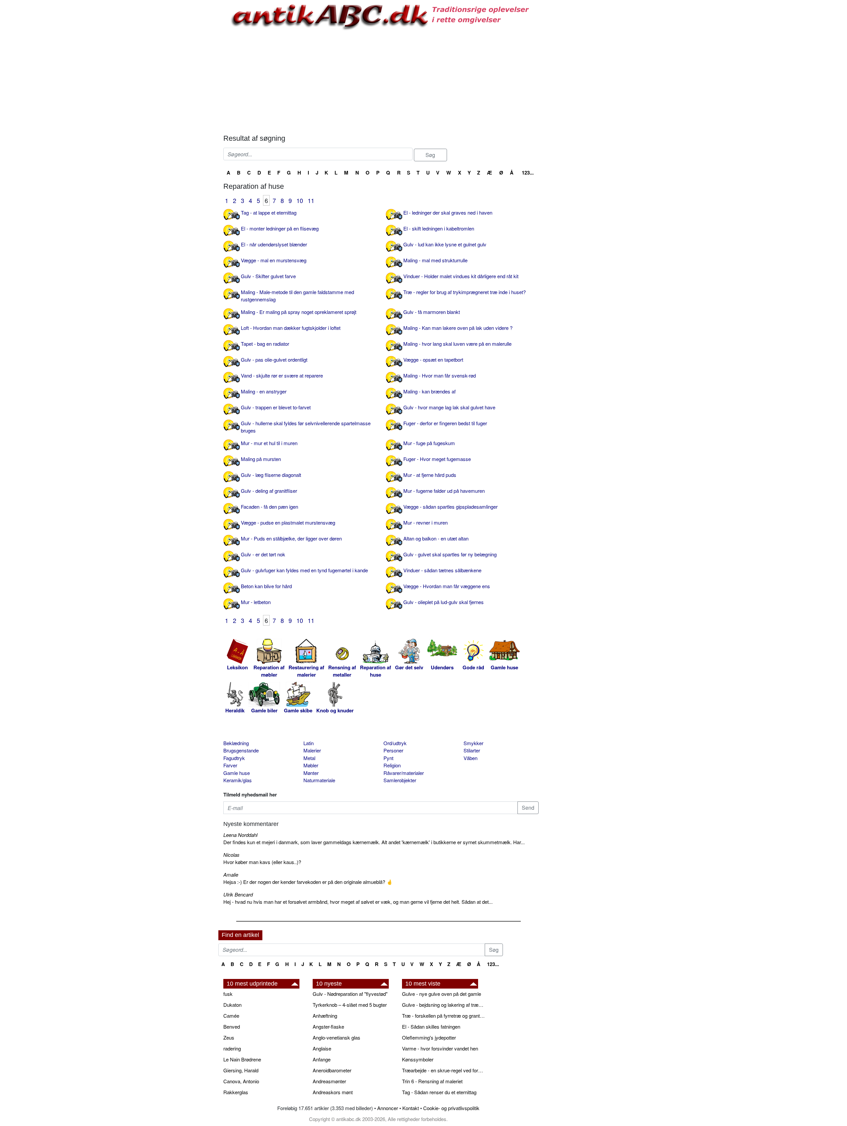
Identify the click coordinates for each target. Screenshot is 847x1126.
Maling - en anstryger (264, 391)
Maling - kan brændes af (429, 391)
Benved (231, 1026)
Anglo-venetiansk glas (336, 1037)
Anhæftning (325, 1015)
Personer (393, 750)
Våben (470, 757)
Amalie (230, 874)
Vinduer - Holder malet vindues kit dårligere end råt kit (460, 276)
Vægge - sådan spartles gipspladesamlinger (450, 506)
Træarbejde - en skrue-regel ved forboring (443, 1070)
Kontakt (410, 1107)
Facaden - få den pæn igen (269, 506)
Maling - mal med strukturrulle (435, 260)
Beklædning (236, 743)
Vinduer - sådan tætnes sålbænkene (442, 570)
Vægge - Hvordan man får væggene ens (446, 586)
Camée (231, 1015)
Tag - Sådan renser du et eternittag (439, 1092)
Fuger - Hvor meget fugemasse (437, 458)
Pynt (388, 757)
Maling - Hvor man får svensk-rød (439, 375)
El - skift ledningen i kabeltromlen (438, 228)
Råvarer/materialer (403, 772)
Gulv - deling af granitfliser (269, 490)
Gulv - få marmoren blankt (431, 311)
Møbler (310, 765)
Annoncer (387, 1107)
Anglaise (322, 1048)
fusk (228, 993)
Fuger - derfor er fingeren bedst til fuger (445, 423)
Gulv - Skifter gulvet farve (268, 276)
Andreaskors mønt (333, 1092)
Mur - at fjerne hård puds (429, 474)
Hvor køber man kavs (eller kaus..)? (262, 861)
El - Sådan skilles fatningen (431, 1026)
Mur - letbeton (256, 601)
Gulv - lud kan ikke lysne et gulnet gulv (444, 244)
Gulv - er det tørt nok (263, 554)
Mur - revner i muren (425, 522)
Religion (392, 765)
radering (232, 1048)
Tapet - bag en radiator (265, 343)
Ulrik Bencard (238, 894)
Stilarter (472, 750)
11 (311, 200)
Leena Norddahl (240, 834)
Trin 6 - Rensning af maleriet (432, 1081)
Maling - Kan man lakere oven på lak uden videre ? (458, 327)
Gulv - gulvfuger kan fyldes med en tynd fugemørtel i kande (304, 570)
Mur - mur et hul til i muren (269, 442)
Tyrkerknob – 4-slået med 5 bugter (350, 1004)
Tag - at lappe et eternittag (268, 212)
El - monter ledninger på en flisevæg (280, 228)
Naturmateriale (319, 780)
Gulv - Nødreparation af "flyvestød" (350, 993)
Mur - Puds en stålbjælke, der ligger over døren (291, 538)
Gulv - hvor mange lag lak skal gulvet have (449, 407)
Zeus (228, 1037)
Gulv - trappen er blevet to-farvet (276, 407)
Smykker (473, 743)
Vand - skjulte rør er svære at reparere (282, 375)
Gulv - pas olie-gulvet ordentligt (274, 359)
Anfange (322, 1059)
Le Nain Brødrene (242, 1059)
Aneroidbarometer (332, 1070)
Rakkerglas (235, 1092)
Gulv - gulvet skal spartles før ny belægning (450, 554)
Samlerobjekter (399, 780)
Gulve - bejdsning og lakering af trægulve (443, 1004)
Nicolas (231, 854)
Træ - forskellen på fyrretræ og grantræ (443, 1015)
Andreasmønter (329, 1081)
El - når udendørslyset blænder (274, 244)
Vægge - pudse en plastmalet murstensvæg (288, 522)
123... (528, 172)
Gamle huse (236, 772)
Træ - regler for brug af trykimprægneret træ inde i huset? (464, 291)
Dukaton (232, 1004)
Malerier (312, 750)
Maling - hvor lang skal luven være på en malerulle (457, 343)
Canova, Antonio (241, 1081)
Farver (230, 765)
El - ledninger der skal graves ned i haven (447, 212)
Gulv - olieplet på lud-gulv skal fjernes (443, 601)
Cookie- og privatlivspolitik (451, 1107)
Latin (308, 743)
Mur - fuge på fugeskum (429, 442)
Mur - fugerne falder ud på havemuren (444, 490)
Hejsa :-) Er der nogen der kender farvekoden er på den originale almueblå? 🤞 (308, 881)
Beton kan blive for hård (266, 586)
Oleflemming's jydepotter (429, 1037)
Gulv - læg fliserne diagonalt (271, 474)
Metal (309, 757)
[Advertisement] (190, 100)
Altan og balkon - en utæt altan (435, 538)
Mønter (311, 772)
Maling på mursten (261, 458)
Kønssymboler (417, 1059)
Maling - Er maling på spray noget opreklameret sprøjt (298, 311)
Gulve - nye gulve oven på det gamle (441, 993)
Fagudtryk (234, 757)
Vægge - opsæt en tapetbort (433, 359)
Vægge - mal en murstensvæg (273, 260)
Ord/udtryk (395, 743)
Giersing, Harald (240, 1070)
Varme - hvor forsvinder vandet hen (440, 1048)
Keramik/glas (237, 780)
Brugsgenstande (241, 750)
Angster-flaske (328, 1026)
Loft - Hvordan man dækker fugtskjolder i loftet (290, 327)
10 (299, 200)
